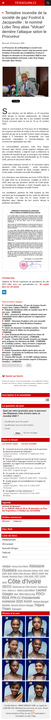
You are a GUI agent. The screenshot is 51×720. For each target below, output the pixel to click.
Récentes (6, 521)
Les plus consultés (28, 444)
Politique (39, 383)
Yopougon (16, 609)
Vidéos (46, 381)
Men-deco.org (27, 594)
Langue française (10, 454)
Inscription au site (23, 716)
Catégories (17, 521)
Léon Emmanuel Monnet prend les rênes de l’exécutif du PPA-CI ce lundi (23, 335)
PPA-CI (15, 597)
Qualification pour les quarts (17, 421)
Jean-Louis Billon (26, 590)
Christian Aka (8, 278)
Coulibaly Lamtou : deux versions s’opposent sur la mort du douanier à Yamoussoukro (24, 344)
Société (45, 383)
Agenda (6, 502)
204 (28, 365)
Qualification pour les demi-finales (19, 425)
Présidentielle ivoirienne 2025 (21, 599)
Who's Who (23, 385)
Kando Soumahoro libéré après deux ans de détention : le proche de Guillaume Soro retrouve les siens (24, 352)
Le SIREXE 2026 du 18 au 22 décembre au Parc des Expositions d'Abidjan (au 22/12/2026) (24, 509)
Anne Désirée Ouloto (28, 570)
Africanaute (7, 544)
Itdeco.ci (12, 590)
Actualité (4, 383)
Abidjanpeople (9, 539)
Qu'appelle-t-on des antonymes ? (20, 491)
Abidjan (6, 566)
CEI (37, 576)
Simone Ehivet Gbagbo (22, 605)
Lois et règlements (37, 381)
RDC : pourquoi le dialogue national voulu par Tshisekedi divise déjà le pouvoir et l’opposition (24, 315)
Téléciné (6, 552)
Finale (7, 428)
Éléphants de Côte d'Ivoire (24, 587)
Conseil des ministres (29, 383)
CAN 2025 (28, 576)
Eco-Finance (12, 383)
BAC (41, 570)
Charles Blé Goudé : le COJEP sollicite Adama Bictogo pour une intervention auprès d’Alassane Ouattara (24, 359)
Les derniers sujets (10, 444)
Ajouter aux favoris (14, 376)
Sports (20, 383)
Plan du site (25, 713)
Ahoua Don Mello (20, 566)
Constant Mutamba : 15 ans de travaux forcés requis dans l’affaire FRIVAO (24, 306)
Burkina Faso (16, 576)
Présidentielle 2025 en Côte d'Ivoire (18, 468)
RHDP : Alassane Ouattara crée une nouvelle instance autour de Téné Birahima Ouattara (23, 322)
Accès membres (12, 713)
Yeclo (4, 557)
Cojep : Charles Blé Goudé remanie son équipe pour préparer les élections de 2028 (24, 340)
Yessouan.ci (25, 3)
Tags (34, 716)
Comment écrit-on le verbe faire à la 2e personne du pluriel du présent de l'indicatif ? (25, 450)
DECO (6, 586)
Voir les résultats (30, 433)
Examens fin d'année (8, 381)
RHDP (28, 601)
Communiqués (32, 385)
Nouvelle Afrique (10, 548)
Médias (16, 385)
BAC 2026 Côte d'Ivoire (19, 573)
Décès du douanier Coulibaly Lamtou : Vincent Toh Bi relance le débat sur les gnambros (24, 329)
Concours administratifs (23, 381)
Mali (16, 594)
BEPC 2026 (38, 573)
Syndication (39, 713)
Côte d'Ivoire (24, 581)
